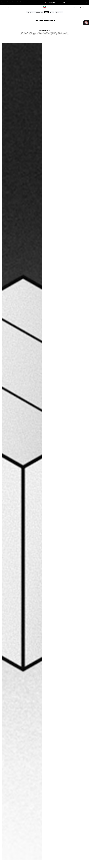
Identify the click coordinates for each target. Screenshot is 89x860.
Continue (64, 2)
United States (49, 2)
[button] (83, 7)
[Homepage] (44, 7)
